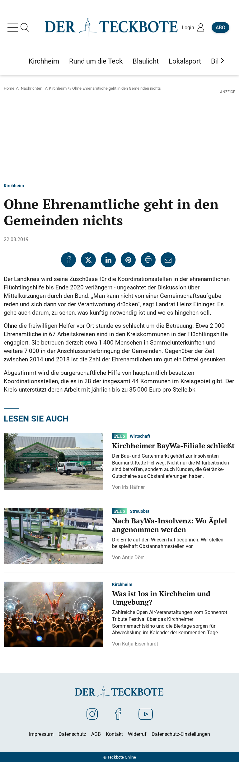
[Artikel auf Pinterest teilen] (128, 259)
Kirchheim (58, 88)
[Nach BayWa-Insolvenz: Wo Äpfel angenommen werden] (53, 535)
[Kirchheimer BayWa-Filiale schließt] (53, 461)
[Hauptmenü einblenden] (14, 27)
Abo (220, 27)
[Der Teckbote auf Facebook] (118, 713)
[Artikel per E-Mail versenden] (168, 259)
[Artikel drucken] (148, 259)
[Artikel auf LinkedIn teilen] (108, 259)
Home (9, 88)
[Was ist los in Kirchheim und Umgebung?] (53, 613)
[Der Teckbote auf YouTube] (145, 713)
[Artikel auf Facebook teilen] (68, 259)
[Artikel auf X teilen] (88, 259)
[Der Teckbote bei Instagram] (92, 713)
